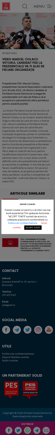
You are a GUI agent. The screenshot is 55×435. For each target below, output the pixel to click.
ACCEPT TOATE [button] (33, 227)
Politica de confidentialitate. (23, 223)
